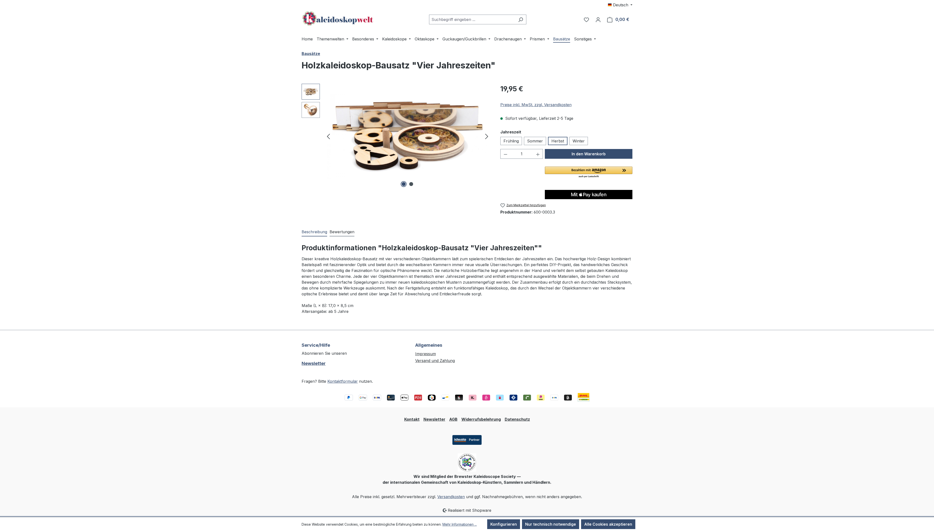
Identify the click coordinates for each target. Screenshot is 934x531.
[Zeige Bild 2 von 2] (411, 184)
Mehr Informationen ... (459, 524)
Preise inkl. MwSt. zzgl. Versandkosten (536, 104)
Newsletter (314, 363)
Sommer (535, 141)
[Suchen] (520, 19)
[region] (396, 136)
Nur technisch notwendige (550, 524)
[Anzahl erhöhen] (538, 154)
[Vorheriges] (328, 136)
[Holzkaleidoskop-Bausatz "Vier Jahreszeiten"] (407, 136)
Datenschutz (517, 419)
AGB (453, 419)
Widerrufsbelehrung (481, 419)
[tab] (314, 232)
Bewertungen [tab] (342, 231)
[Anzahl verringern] (505, 154)
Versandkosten (451, 496)
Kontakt (412, 419)
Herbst (557, 141)
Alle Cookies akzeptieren (608, 524)
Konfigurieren (503, 524)
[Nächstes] (486, 136)
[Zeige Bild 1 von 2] (404, 184)
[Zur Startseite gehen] (338, 18)
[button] (588, 172)
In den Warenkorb (589, 153)
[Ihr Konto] (598, 19)
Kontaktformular (342, 381)
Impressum (425, 353)
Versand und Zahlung (435, 360)
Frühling (511, 141)
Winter (579, 141)
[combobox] (472, 19)
